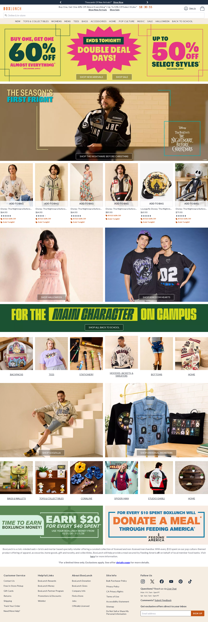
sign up (197, 613)
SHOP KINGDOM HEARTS (156, 297)
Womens (56, 21)
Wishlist (42, 601)
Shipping (8, 601)
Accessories (99, 21)
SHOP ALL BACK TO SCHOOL (104, 327)
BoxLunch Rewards (47, 580)
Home (112, 21)
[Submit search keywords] (6, 15)
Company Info (78, 591)
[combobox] (104, 15)
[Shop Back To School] (104, 318)
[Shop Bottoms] (156, 353)
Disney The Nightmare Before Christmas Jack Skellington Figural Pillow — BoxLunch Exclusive (191, 209)
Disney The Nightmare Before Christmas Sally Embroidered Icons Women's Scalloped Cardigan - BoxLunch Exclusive (16, 209)
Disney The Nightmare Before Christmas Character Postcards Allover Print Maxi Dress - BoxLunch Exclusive (86, 209)
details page (123, 562)
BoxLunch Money (46, 586)
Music (141, 21)
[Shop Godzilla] (51, 419)
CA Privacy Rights (114, 591)
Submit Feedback (163, 600)
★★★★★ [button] (6, 215)
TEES (51, 374)
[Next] (147, 2)
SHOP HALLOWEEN (51, 297)
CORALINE (86, 498)
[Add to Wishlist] (30, 166)
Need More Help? (12, 611)
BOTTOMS (156, 374)
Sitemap (110, 606)
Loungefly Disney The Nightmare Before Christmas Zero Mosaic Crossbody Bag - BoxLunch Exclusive (156, 209)
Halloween (162, 21)
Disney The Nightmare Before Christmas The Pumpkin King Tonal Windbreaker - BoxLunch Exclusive (121, 209)
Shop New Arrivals (97, 9)
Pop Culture (127, 21)
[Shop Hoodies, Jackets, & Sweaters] (121, 352)
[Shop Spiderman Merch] (121, 477)
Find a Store (77, 596)
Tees (76, 21)
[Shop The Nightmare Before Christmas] (104, 122)
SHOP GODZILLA (51, 452)
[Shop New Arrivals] (104, 53)
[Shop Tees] (51, 353)
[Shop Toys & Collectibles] (51, 477)
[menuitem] (202, 8)
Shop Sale (115, 9)
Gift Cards (9, 591)
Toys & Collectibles (36, 21)
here (92, 556)
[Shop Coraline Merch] (86, 477)
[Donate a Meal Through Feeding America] (156, 524)
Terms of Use (112, 596)
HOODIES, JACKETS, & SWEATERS (121, 374)
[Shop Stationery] (86, 353)
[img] (143, 581)
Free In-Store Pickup (13, 586)
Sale (150, 21)
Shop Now (119, 2)
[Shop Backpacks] (16, 353)
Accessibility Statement (117, 601)
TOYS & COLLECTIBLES (51, 498)
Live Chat (172, 588)
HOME (191, 374)
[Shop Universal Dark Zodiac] (156, 419)
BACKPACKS (16, 374)
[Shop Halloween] (51, 264)
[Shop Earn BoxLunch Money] (51, 524)
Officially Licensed (80, 606)
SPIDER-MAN (121, 498)
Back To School (182, 21)
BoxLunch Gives (79, 586)
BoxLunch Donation (81, 580)
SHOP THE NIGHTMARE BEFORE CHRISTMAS (104, 156)
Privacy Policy (112, 586)
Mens (67, 21)
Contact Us (9, 580)
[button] (190, 8)
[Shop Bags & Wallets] (16, 477)
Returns (7, 596)
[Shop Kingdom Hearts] (156, 264)
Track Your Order (12, 606)
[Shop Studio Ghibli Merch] (156, 477)
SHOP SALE (122, 77)
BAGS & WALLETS (16, 498)
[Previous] (60, 2)
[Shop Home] (191, 353)
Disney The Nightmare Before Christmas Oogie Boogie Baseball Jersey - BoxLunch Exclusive (51, 209)
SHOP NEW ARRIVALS (91, 77)
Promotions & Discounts (49, 596)
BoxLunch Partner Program (51, 591)
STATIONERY (86, 374)
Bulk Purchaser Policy (116, 580)
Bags (85, 21)
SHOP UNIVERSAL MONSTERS (157, 452)
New (17, 21)
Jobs (74, 601)
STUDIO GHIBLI (156, 498)
